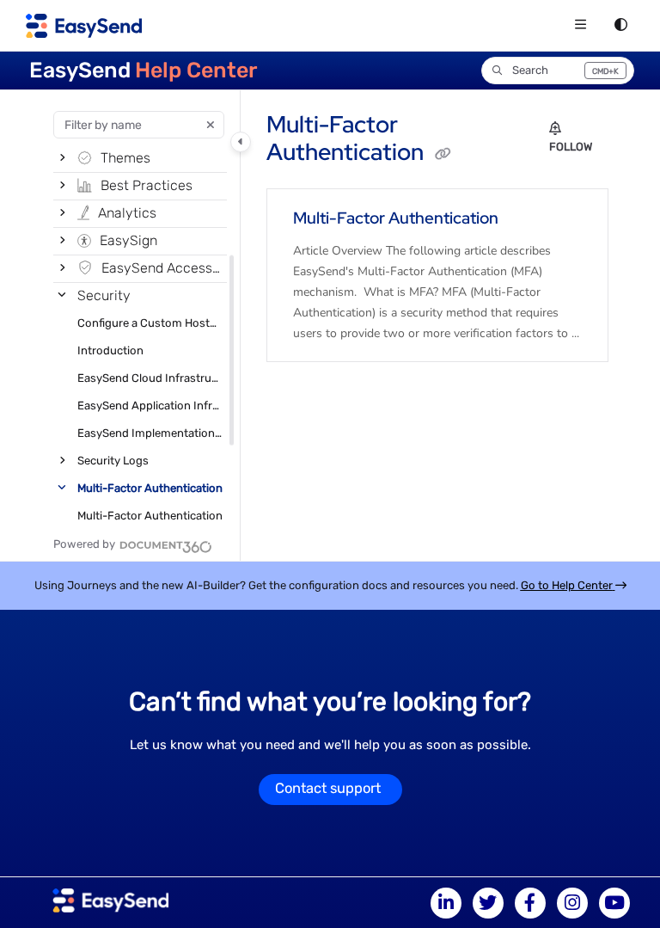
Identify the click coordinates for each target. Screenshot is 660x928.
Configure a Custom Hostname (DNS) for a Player (150, 323)
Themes (125, 158)
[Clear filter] (210, 124)
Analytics (127, 213)
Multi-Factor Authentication (150, 488)
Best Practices (146, 185)
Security (104, 295)
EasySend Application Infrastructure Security (150, 405)
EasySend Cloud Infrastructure (150, 378)
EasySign (128, 240)
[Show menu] (580, 26)
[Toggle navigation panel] (240, 142)
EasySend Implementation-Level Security (150, 433)
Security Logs (113, 460)
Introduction (110, 350)
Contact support (328, 788)
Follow (570, 146)
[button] (557, 70)
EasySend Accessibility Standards (162, 268)
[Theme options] (620, 26)
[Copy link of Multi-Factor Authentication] (442, 154)
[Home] (84, 26)
